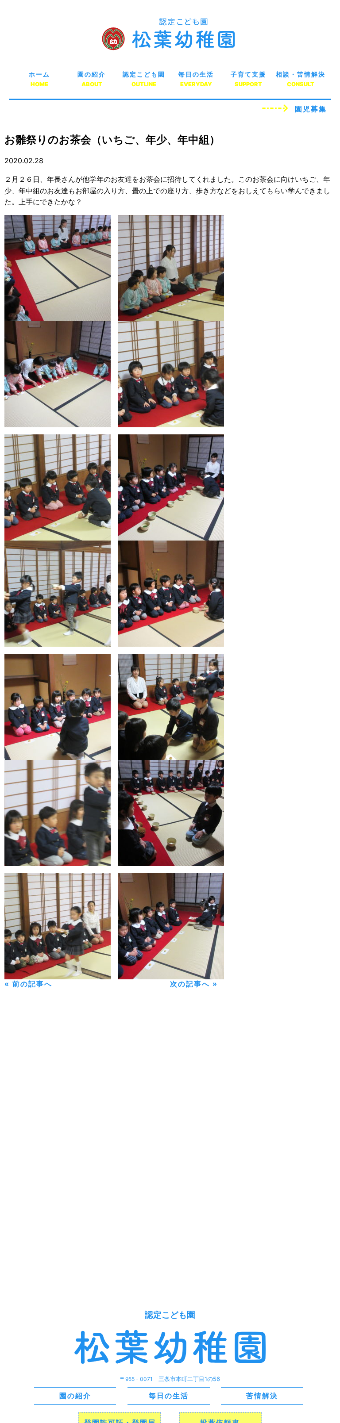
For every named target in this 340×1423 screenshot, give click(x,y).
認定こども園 (144, 74)
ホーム (39, 74)
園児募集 (311, 108)
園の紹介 (91, 74)
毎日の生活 (196, 74)
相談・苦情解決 (300, 74)
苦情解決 (262, 1395)
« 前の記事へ (28, 983)
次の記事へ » (194, 983)
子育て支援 (248, 74)
